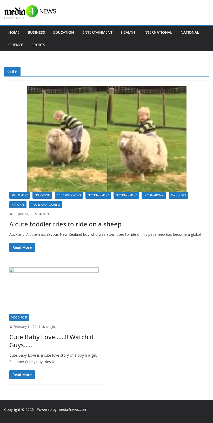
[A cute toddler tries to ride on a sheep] (106, 139)
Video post (19, 317)
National (190, 32)
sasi (46, 214)
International (157, 32)
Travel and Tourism (45, 204)
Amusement (19, 195)
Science (15, 44)
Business (36, 32)
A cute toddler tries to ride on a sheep (65, 224)
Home (13, 32)
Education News (69, 195)
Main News (178, 195)
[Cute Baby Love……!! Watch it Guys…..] (54, 290)
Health (128, 32)
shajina (51, 326)
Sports (38, 44)
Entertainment (97, 32)
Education (63, 32)
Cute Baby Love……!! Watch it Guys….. (51, 340)
